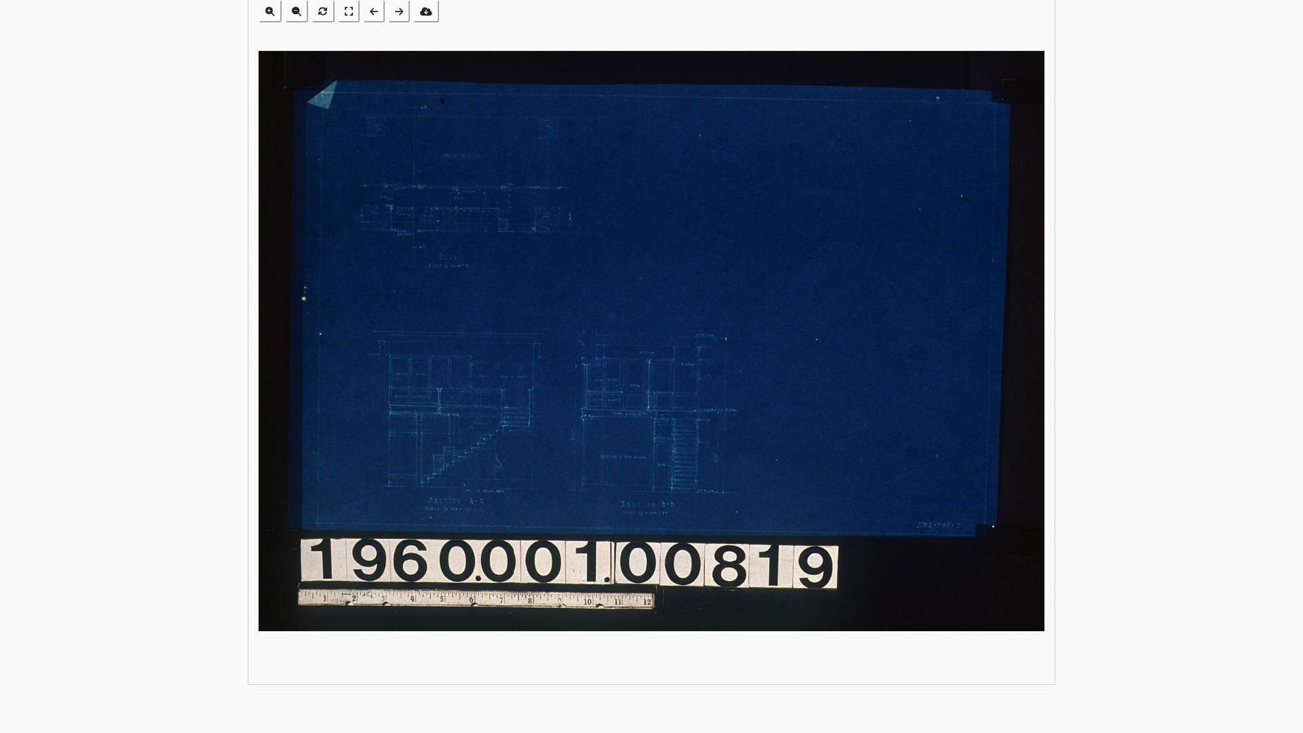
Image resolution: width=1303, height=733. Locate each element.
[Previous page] (374, 11)
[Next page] (399, 11)
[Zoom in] (270, 11)
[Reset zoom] (323, 11)
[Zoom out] (296, 11)
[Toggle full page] (349, 11)
